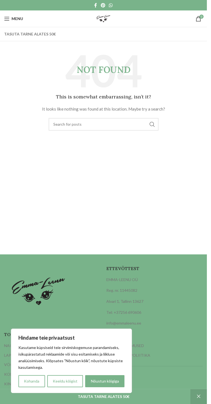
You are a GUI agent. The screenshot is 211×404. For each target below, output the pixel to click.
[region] (71, 361)
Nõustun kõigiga (105, 381)
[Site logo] (103, 18)
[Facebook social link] (95, 5)
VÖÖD (10, 364)
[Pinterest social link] (103, 5)
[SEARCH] (152, 124)
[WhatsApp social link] (111, 5)
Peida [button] (198, 396)
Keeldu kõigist (65, 381)
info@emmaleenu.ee (123, 323)
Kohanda (31, 381)
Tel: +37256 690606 (123, 312)
